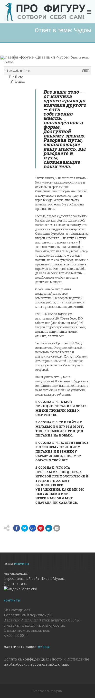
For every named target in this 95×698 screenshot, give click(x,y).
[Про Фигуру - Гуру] (45, 12)
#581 (85, 70)
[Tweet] (24, 528)
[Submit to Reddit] (40, 528)
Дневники (46, 57)
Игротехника (15, 583)
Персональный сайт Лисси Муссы (34, 578)
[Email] (48, 528)
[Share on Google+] (32, 528)
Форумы (27, 57)
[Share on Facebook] (16, 528)
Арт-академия (16, 573)
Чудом (63, 57)
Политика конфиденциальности (33, 659)
